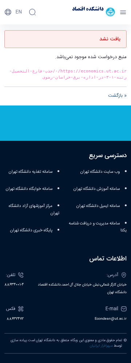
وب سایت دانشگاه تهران (100, 171)
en (19, 12)
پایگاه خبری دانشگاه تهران (31, 230)
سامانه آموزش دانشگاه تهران (96, 189)
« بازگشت (117, 96)
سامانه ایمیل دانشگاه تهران (98, 206)
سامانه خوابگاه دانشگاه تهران (28, 189)
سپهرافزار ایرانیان (101, 346)
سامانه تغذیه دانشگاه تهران (30, 171)
